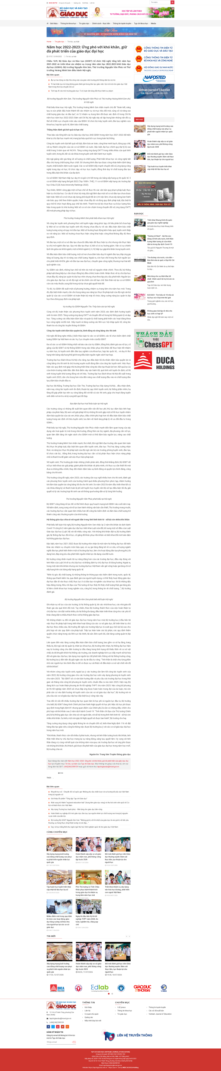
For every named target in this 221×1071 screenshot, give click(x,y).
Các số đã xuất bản (156, 1011)
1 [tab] (109, 994)
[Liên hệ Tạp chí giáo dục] (126, 1035)
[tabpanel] (52, 988)
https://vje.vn (113, 1067)
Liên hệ (92, 3)
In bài (61, 773)
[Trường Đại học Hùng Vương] (159, 988)
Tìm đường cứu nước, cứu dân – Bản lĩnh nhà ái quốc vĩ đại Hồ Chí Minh (160, 260)
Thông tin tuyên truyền (122, 23)
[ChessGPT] (154, 339)
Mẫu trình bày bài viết (93, 1021)
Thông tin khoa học (68, 23)
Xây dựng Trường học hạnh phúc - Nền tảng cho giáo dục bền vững (76, 809)
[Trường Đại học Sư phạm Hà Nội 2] (116, 988)
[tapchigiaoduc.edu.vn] (67, 12)
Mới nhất (139, 120)
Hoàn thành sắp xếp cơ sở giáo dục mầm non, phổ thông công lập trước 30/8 (88, 857)
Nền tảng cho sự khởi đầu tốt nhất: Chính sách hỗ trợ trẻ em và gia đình (160, 279)
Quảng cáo (77, 3)
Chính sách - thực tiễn (101, 23)
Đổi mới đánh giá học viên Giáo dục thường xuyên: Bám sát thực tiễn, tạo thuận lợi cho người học (160, 157)
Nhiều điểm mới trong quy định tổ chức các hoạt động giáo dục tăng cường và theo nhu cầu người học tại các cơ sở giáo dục (59, 921)
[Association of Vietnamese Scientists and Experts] (52, 988)
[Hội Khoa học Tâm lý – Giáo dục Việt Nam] (95, 988)
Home (49, 42)
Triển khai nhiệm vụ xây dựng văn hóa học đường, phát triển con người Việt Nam (117, 889)
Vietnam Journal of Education (160, 1014)
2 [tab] (112, 994)
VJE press (121, 1007)
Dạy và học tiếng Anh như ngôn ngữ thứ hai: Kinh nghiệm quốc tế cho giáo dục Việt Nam (84, 827)
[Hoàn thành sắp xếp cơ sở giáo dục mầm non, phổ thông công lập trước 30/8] (140, 144)
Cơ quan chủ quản (64, 3)
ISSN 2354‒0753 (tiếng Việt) (101, 1056)
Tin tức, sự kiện (71, 56)
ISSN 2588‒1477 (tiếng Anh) (120, 1056)
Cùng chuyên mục (57, 832)
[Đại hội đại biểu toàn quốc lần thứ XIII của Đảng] (131, 12)
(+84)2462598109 (71, 767)
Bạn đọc (139, 213)
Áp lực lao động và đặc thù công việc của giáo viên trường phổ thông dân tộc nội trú (83, 80)
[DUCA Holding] (137, 988)
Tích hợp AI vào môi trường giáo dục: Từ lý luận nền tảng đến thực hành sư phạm (82, 91)
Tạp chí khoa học (141, 23)
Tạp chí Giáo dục (87, 764)
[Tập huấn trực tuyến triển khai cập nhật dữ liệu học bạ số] (140, 169)
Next (176, 988)
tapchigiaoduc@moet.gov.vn (108, 767)
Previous (45, 988)
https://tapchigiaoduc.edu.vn (98, 1067)
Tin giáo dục (84, 23)
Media (153, 23)
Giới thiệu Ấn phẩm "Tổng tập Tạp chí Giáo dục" (69, 798)
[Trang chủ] (48, 24)
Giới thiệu (85, 3)
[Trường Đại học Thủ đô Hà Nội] (73, 988)
